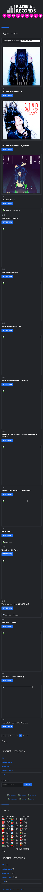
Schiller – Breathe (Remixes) (11, 326)
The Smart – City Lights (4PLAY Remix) (15, 604)
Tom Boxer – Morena (9, 623)
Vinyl (3, 774)
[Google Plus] (36, 16)
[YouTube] (14, 16)
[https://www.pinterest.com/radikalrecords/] (32, 16)
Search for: (5, 781)
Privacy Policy (21, 889)
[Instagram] (22, 16)
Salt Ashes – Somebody (10, 218)
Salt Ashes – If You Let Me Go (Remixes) (15, 146)
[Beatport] (22, 795)
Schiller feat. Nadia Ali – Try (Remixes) (15, 380)
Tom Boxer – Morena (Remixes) (13, 677)
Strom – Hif (6, 532)
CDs (3, 758)
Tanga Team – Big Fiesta (10, 550)
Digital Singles (6, 766)
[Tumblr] (18, 16)
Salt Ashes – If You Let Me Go (12, 92)
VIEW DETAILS (6, 95)
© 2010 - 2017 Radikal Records (9, 889)
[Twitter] (4, 16)
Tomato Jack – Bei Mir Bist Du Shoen (15, 723)
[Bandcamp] (11, 795)
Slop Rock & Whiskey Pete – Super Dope (16, 491)
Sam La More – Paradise (10, 272)
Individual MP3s (7, 770)
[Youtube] (31, 799)
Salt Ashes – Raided (8, 200)
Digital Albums (7, 762)
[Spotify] (40, 16)
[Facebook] (9, 16)
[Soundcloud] (27, 16)
